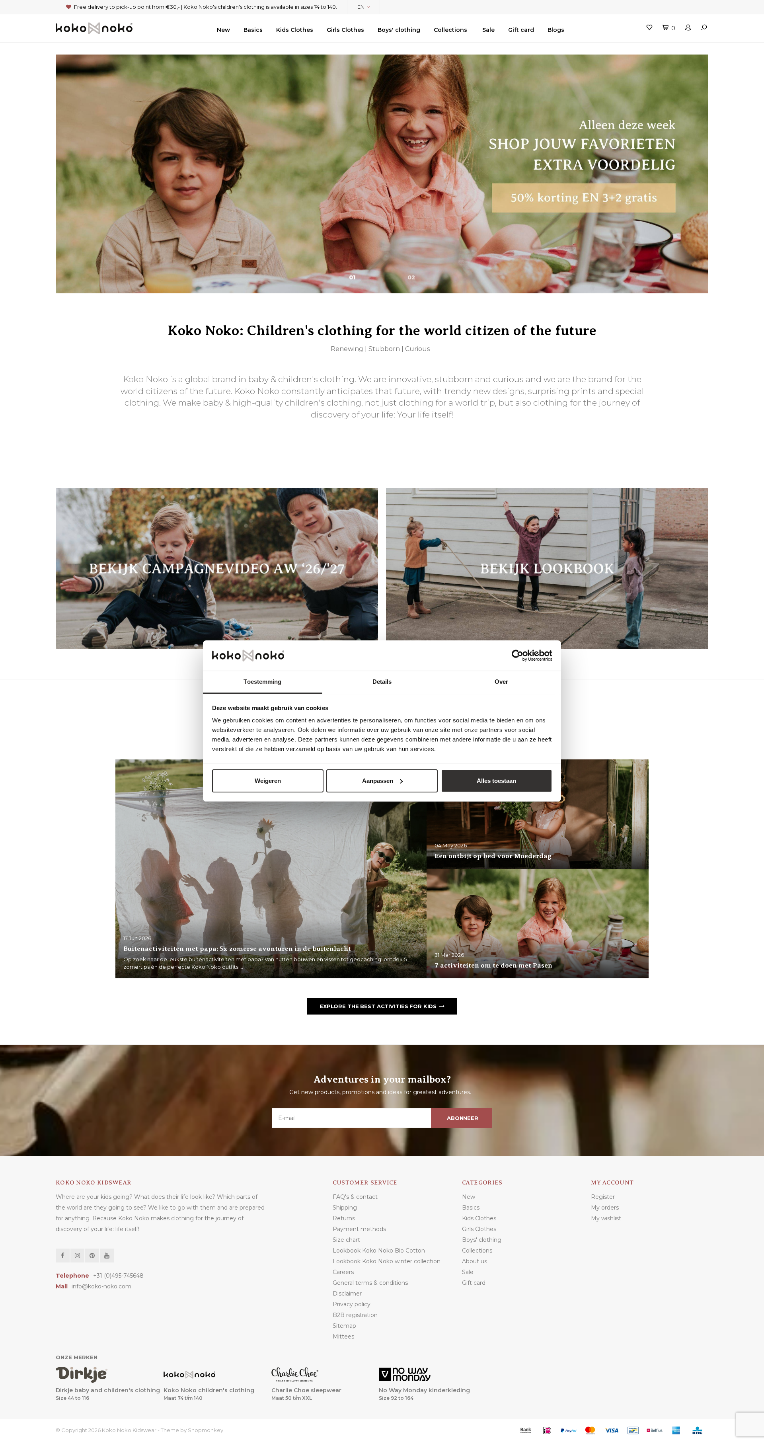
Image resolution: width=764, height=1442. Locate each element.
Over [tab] (501, 681)
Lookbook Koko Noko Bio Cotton (379, 1250)
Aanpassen (377, 780)
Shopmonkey (205, 1430)
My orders (605, 1207)
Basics (253, 29)
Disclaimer (347, 1293)
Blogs (556, 29)
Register (603, 1196)
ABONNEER (462, 1118)
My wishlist (606, 1218)
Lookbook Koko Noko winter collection (386, 1261)
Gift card (521, 29)
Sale (488, 29)
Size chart (346, 1239)
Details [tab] (382, 681)
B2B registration (355, 1315)
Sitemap (344, 1325)
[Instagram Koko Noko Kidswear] (77, 1255)
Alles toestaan (496, 780)
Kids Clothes (294, 29)
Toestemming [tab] (262, 681)
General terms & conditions (370, 1282)
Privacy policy (351, 1304)
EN (360, 7)
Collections (450, 29)
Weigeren (268, 780)
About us (474, 1261)
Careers (343, 1272)
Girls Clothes (345, 29)
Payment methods (359, 1229)
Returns (344, 1218)
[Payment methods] (525, 1430)
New (223, 29)
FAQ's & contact (355, 1196)
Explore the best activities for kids (378, 1006)
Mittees (343, 1336)
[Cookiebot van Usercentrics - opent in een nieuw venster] (517, 655)
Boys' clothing (399, 29)
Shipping (345, 1207)
